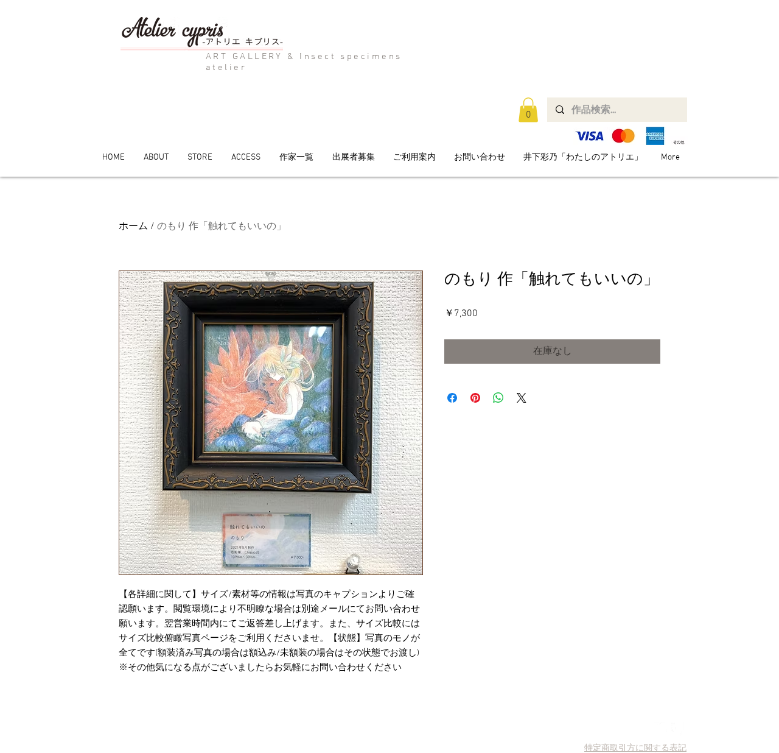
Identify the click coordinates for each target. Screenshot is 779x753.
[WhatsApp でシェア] (498, 398)
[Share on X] (521, 398)
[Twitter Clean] (660, 729)
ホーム (133, 227)
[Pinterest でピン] (475, 398)
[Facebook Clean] (677, 729)
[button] (528, 109)
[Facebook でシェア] (452, 398)
